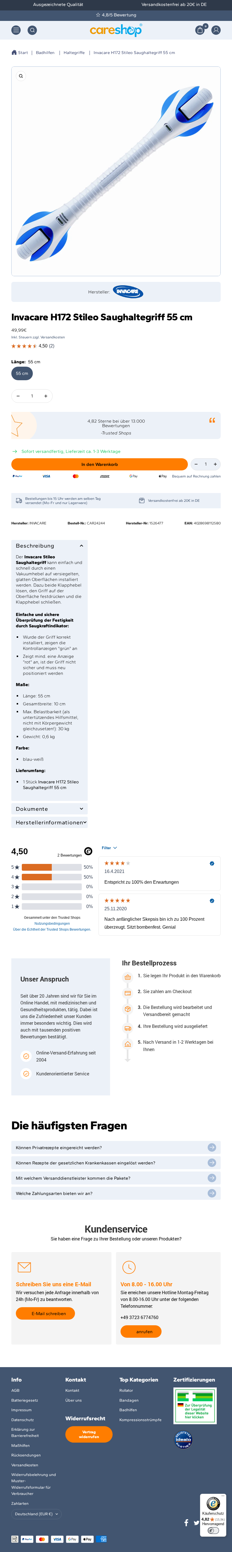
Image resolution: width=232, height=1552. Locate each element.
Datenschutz (22, 1419)
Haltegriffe (74, 52)
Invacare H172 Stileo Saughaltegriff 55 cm (134, 52)
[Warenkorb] (200, 30)
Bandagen (129, 1400)
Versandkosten (24, 1465)
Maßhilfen (20, 1445)
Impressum (21, 1410)
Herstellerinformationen (49, 822)
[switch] (213, 1530)
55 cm (22, 373)
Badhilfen (45, 52)
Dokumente (32, 808)
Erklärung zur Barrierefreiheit (25, 1432)
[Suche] (32, 30)
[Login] (216, 30)
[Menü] (223, 1497)
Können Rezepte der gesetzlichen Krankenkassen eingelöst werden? (85, 1163)
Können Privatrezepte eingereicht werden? (59, 1147)
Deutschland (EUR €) (34, 1514)
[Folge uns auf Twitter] (196, 1523)
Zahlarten (20, 1503)
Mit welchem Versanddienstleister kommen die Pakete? (73, 1178)
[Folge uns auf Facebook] (186, 1523)
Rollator (126, 1390)
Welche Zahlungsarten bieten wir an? (54, 1193)
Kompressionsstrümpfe (140, 1419)
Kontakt (72, 1390)
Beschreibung (35, 545)
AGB (15, 1390)
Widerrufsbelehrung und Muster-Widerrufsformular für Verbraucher (33, 1484)
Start (23, 52)
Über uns (73, 1400)
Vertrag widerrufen (89, 1434)
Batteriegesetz (24, 1400)
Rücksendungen (26, 1455)
